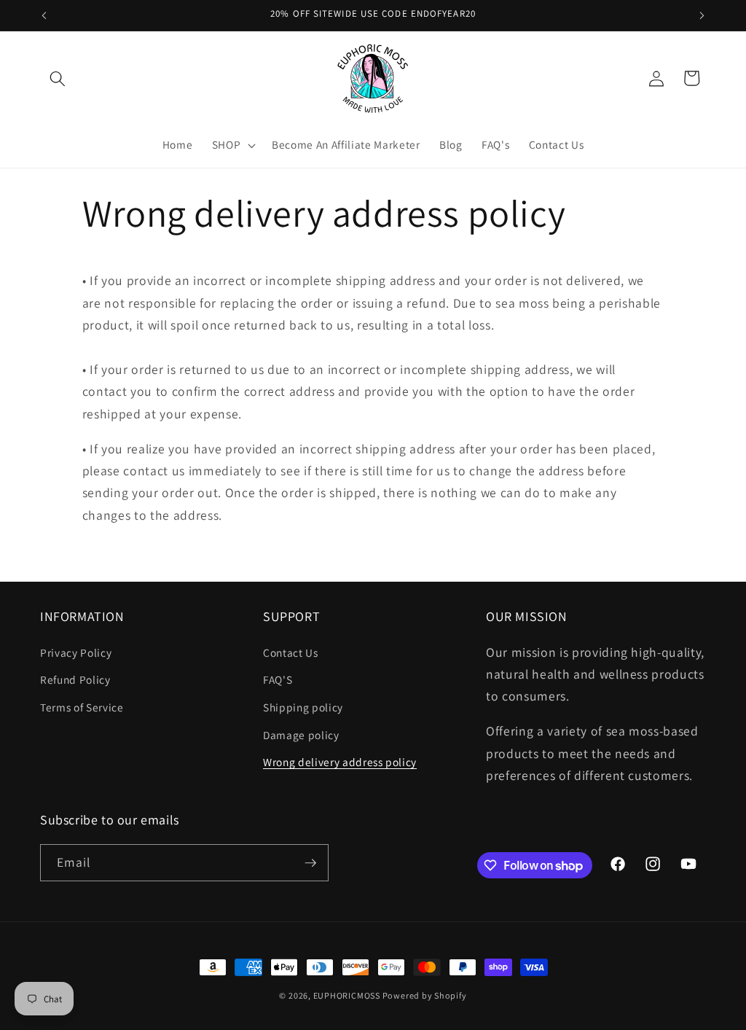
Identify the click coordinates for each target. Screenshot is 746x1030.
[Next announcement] (702, 15)
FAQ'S (277, 679)
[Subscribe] (310, 863)
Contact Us (290, 652)
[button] (57, 78)
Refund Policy (75, 679)
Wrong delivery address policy (340, 761)
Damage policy (301, 734)
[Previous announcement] (44, 15)
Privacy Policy (75, 652)
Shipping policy (303, 707)
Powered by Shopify (424, 995)
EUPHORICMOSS (347, 995)
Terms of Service (82, 707)
